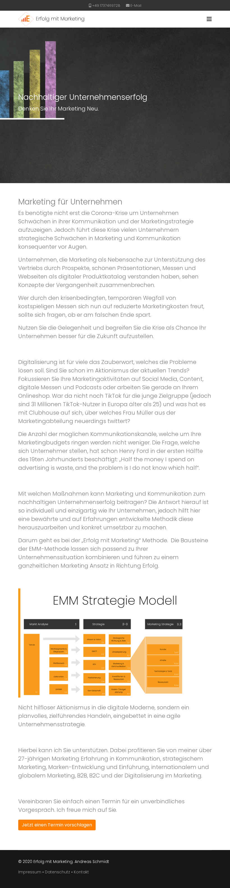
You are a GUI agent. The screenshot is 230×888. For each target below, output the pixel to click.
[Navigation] (209, 19)
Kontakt (81, 872)
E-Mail (135, 5)
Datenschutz (57, 872)
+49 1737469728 (106, 5)
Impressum (29, 872)
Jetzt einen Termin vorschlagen (57, 825)
